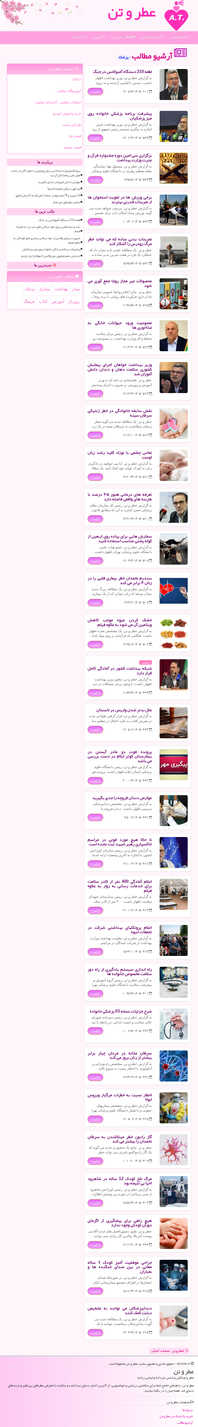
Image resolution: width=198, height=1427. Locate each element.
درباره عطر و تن (151, 37)
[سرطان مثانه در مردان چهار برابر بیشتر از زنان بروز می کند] (174, 1065)
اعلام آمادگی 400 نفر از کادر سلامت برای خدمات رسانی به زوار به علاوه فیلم (120, 886)
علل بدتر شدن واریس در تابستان (124, 710)
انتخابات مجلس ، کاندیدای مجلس (58, 102)
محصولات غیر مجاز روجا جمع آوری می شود (120, 283)
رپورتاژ (74, 301)
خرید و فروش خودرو (67, 113)
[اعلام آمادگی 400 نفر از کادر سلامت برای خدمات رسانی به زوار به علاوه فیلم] (174, 894)
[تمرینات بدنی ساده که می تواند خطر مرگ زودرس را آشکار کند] (174, 251)
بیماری (44, 289)
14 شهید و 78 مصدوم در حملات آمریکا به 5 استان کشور (47, 195)
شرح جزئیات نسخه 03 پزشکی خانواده (121, 1011)
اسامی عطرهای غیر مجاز (66, 202)
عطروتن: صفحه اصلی (168, 1351)
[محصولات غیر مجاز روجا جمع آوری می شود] (174, 293)
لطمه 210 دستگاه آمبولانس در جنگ (122, 71)
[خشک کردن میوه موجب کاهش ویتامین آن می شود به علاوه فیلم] (174, 632)
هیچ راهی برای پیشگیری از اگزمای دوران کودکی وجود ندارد (120, 1222)
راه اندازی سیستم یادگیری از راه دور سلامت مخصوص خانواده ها (120, 971)
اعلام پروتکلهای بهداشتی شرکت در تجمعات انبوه (120, 929)
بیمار (76, 289)
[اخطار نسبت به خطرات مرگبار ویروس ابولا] (174, 1107)
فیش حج (75, 136)
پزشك (30, 289)
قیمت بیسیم (72, 147)
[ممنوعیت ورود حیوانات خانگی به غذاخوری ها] (174, 335)
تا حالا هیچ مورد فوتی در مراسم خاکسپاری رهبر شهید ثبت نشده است (120, 841)
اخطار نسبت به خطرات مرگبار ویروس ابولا (120, 1097)
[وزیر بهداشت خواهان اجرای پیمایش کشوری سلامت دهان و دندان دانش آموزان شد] (174, 377)
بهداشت (77, 37)
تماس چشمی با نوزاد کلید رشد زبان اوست (120, 454)
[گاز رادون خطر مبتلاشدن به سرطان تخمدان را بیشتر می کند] (174, 1149)
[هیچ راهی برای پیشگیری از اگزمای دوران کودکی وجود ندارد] (174, 1233)
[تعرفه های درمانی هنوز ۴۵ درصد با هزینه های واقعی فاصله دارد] (174, 507)
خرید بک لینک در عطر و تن (176, 1416)
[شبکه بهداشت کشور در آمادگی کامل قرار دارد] (174, 674)
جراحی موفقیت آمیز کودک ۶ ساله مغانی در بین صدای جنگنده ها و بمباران (120, 1267)
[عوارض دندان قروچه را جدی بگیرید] (174, 810)
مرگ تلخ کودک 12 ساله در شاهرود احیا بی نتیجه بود (120, 1181)
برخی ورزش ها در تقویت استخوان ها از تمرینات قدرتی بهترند (120, 199)
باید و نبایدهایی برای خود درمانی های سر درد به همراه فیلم (48, 229)
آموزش (97, 37)
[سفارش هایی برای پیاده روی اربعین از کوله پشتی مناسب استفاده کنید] (174, 549)
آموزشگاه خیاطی (69, 91)
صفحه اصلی (178, 37)
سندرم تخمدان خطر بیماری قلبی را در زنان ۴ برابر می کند (120, 580)
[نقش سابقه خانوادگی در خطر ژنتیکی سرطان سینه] (174, 423)
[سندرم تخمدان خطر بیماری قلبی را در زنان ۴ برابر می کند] (174, 591)
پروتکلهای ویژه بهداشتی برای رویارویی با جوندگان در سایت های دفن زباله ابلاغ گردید (45, 173)
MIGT (77, 79)
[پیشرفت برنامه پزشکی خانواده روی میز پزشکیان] (174, 126)
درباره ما (188, 1410)
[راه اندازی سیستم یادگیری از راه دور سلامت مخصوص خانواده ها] (174, 982)
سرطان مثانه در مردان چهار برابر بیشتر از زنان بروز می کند (120, 1055)
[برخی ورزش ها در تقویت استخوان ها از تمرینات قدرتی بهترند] (174, 210)
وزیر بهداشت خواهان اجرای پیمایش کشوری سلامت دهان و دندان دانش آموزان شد (120, 369)
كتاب (43, 301)
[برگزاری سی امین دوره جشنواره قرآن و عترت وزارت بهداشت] (174, 168)
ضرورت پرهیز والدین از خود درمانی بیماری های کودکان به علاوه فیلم (46, 240)
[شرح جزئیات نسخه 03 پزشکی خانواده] (174, 1024)
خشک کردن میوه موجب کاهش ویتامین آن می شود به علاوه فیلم (120, 622)
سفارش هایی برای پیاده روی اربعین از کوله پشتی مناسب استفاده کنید (120, 538)
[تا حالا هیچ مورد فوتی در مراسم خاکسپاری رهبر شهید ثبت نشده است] (174, 852)
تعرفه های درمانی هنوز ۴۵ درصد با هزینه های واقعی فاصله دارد (120, 496)
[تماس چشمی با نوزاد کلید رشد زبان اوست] (174, 465)
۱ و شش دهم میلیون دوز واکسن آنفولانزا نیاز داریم (50, 256)
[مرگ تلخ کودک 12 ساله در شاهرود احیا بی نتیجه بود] (174, 1191)
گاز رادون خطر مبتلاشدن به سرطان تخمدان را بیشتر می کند (120, 1139)
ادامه (96, 91)
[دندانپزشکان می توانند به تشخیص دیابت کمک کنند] (174, 1321)
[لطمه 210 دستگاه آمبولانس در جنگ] (174, 84)
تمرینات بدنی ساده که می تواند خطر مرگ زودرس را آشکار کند (120, 241)
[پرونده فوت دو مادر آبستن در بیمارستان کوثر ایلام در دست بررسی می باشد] (174, 764)
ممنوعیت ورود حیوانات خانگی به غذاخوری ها (120, 325)
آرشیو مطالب (153, 55)
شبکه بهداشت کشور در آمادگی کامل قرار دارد (120, 670)
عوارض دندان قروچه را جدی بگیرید (122, 798)
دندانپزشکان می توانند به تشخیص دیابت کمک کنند (120, 1310)
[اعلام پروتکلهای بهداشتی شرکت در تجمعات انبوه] (174, 940)
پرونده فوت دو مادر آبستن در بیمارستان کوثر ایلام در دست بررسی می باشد (120, 756)
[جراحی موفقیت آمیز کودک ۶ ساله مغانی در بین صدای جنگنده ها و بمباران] (174, 1275)
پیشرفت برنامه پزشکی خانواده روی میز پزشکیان (120, 115)
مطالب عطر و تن (121, 37)
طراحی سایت (71, 125)
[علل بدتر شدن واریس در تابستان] (174, 722)
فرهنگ (29, 301)
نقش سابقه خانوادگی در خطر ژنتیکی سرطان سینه (120, 412)
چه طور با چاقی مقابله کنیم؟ (63, 189)
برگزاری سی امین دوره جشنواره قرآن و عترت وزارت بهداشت (120, 157)
